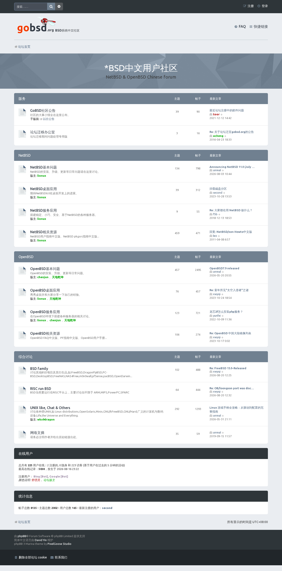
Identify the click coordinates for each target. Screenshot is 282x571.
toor (216, 114)
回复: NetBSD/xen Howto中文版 (231, 231)
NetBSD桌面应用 (43, 189)
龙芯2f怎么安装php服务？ (226, 311)
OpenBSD (26, 257)
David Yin (41, 540)
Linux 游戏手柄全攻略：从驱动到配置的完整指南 (236, 409)
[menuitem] (262, 6)
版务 (22, 99)
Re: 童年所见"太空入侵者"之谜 (229, 290)
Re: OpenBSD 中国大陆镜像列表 (230, 333)
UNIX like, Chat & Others (50, 408)
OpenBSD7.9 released (224, 268)
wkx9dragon (46, 419)
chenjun (42, 277)
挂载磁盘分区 (218, 188)
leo (215, 235)
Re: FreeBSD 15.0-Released (228, 368)
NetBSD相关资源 (43, 232)
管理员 (35, 479)
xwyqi (217, 294)
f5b (215, 214)
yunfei (217, 315)
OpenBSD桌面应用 (45, 290)
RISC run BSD (40, 389)
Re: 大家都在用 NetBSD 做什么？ (231, 210)
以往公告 (48, 118)
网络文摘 (37, 433)
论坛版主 (49, 479)
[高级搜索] (59, 7)
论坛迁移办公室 (42, 132)
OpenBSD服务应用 (45, 312)
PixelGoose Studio (59, 543)
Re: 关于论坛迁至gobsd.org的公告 (232, 131)
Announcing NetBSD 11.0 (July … (232, 166)
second (217, 192)
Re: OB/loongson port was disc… (232, 388)
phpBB (22, 536)
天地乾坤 (57, 277)
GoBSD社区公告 (43, 110)
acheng (218, 135)
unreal (217, 170)
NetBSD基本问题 (43, 167)
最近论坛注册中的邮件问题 (227, 110)
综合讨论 (26, 357)
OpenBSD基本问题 (45, 269)
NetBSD (25, 155)
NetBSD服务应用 (43, 210)
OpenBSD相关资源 (45, 333)
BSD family (39, 369)
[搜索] (51, 7)
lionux (41, 175)
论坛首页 (24, 522)
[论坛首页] (47, 26)
